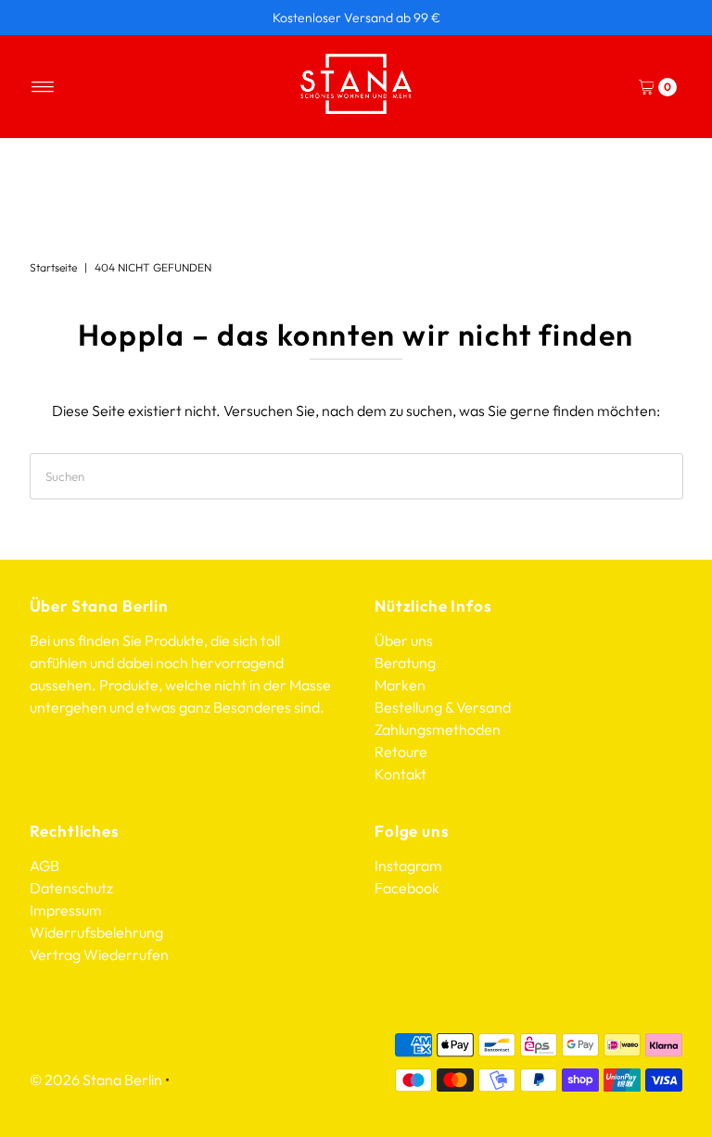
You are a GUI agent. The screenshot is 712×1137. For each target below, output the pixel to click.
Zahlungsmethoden (438, 729)
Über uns (404, 640)
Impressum (66, 910)
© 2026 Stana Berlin (96, 1079)
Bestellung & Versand (443, 707)
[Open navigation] (43, 87)
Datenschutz (71, 887)
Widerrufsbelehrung (96, 932)
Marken (400, 685)
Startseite (53, 267)
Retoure (401, 751)
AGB (44, 865)
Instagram (408, 865)
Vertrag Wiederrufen (99, 954)
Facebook (407, 887)
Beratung (405, 662)
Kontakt (400, 773)
